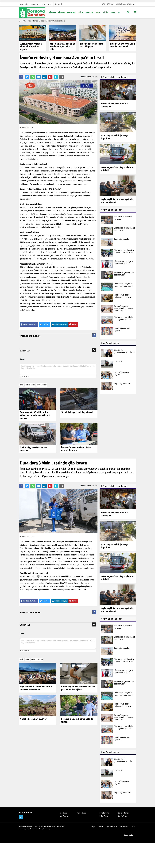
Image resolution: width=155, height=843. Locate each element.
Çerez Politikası (111, 827)
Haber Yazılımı (128, 835)
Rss (133, 827)
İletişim (100, 827)
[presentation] (94, 335)
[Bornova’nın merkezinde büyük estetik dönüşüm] (78, 434)
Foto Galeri (63, 813)
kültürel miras (30, 385)
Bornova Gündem (91, 77)
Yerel (29, 21)
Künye (93, 827)
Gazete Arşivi (122, 816)
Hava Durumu (104, 813)
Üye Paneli (58, 4)
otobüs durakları (37, 659)
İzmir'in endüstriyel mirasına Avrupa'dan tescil (49, 21)
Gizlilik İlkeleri (124, 827)
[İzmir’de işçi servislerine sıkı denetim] (37, 434)
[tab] (94, 335)
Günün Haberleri (123, 813)
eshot (27, 659)
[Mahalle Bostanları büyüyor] (37, 706)
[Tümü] (119, 12)
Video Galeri (82, 813)
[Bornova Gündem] (32, 12)
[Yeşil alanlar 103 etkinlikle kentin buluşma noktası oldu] (37, 673)
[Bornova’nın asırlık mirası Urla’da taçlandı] (78, 706)
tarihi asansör (41, 385)
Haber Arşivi (104, 816)
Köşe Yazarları (64, 816)
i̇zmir (21, 385)
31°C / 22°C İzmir (108, 4)
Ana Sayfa (22, 21)
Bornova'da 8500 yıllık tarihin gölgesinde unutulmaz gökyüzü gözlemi (35, 415)
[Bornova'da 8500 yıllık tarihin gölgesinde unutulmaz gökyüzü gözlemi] (37, 399)
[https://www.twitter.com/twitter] (21, 817)
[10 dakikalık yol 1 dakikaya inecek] (78, 399)
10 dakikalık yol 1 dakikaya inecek (77, 412)
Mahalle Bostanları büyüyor (33, 719)
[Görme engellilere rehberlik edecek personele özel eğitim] (78, 673)
